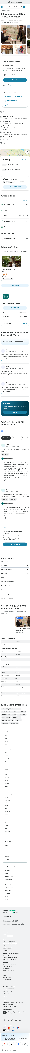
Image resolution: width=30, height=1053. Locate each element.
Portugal (7, 814)
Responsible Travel (9, 458)
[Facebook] (4, 1020)
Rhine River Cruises (9, 817)
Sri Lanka (7, 777)
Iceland (6, 802)
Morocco (7, 755)
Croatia (6, 786)
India (6, 766)
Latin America (8, 747)
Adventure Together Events (9, 959)
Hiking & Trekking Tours (7, 720)
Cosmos (7, 848)
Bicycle (6, 873)
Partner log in (6, 993)
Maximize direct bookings (9, 970)
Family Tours (18, 720)
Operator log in (6, 972)
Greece (6, 797)
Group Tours (5, 723)
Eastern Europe (8, 792)
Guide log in (6, 981)
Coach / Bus (8, 890)
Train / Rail (7, 893)
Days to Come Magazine (9, 941)
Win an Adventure (10, 943)
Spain (6, 822)
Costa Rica (7, 831)
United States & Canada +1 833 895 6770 (13, 1002)
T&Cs (24, 84)
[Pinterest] (16, 1020)
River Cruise (8, 882)
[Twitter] (8, 1020)
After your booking (7, 946)
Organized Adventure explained (10, 955)
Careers (7, 936)
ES (14, 1012)
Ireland (6, 805)
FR (19, 1012)
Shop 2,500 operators (16, 2)
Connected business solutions (10, 957)
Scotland (7, 819)
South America (8, 749)
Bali (5, 761)
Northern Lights (8, 879)
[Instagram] (12, 1020)
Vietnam (7, 783)
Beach (6, 896)
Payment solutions (7, 966)
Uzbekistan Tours (16, 717)
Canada (6, 828)
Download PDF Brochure (14, 96)
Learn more (24, 323)
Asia (6, 738)
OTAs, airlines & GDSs (8, 991)
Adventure (7, 870)
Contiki (6, 845)
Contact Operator (12, 100)
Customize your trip (13, 105)
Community (5, 950)
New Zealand (8, 772)
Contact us (5, 998)
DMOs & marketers (7, 990)
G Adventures (8, 851)
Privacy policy (8, 85)
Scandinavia (8, 811)
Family (6, 899)
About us (5, 934)
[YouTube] (20, 1020)
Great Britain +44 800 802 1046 (10, 1004)
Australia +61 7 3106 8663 (9, 1006)
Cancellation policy (7, 948)
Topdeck (7, 856)
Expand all (25, 159)
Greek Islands (8, 800)
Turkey (6, 825)
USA (6, 834)
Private (6, 902)
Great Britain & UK (9, 794)
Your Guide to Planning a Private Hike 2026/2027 (14, 711)
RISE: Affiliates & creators (9, 988)
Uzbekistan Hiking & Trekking (9, 714)
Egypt (6, 752)
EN (5, 1012)
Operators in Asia (6, 717)
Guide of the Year (7, 977)
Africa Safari (8, 884)
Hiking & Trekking (9, 876)
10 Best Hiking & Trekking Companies (11, 709)
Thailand (7, 780)
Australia (7, 741)
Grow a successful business (9, 964)
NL (24, 1012)
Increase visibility (7, 968)
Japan (6, 769)
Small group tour (22, 714)
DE (10, 1012)
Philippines (7, 774)
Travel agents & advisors (9, 986)
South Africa (7, 758)
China (6, 764)
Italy (6, 808)
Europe (6, 744)
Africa (6, 735)
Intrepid (6, 853)
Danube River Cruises (10, 789)
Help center (5, 1000)
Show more (4, 360)
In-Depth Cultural (9, 887)
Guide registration (7, 979)
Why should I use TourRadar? (10, 945)
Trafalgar (7, 859)
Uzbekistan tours (14, 723)
